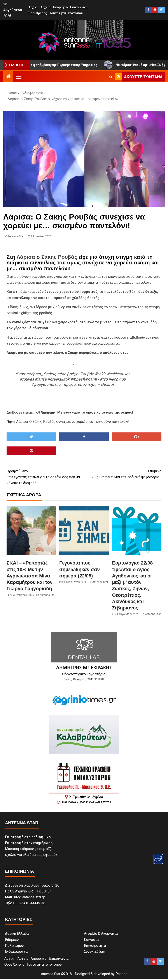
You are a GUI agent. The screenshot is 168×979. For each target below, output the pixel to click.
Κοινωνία (91, 940)
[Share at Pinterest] (31, 450)
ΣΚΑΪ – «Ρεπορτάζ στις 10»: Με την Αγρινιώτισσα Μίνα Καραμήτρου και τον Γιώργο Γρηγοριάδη (29, 575)
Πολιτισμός (14, 946)
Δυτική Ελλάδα (17, 933)
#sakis (100, 374)
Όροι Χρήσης (37, 13)
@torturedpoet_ (29, 374)
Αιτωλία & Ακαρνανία (101, 933)
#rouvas (27, 379)
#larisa (41, 379)
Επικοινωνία (79, 7)
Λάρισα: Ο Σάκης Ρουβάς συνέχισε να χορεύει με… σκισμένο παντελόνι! (72, 422)
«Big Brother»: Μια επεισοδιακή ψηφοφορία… (126, 474)
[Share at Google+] (136, 436)
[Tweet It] (31, 436)
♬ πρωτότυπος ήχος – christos (86, 384)
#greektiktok (58, 379)
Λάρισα (26, 257)
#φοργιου (117, 379)
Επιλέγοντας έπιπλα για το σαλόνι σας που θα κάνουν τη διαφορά (43, 477)
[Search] (111, 77)
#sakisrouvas (118, 374)
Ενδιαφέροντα (16, 951)
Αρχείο (45, 7)
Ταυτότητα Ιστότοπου (66, 13)
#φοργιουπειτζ (44, 384)
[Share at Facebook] (84, 436)
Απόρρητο (60, 7)
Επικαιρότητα (95, 946)
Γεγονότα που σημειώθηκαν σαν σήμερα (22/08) (79, 569)
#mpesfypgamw (84, 379)
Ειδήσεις (12, 940)
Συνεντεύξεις (94, 951)
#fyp (104, 379)
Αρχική (33, 7)
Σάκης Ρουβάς (59, 257)
